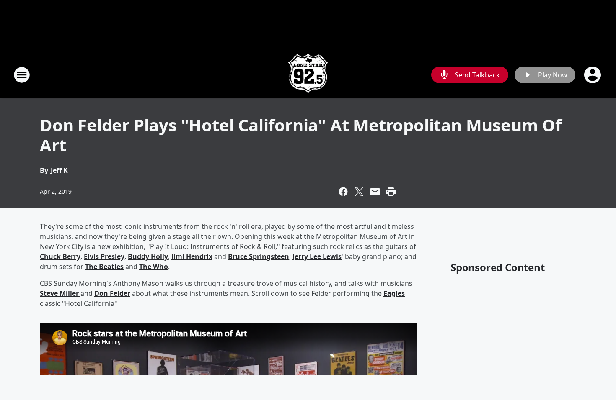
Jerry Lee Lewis (317, 256)
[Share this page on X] (359, 191)
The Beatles (104, 266)
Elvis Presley (104, 256)
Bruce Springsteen (258, 256)
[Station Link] (308, 75)
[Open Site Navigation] (21, 75)
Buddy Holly (148, 256)
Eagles (394, 293)
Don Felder (112, 293)
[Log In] (593, 75)
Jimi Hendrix (191, 256)
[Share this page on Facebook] (343, 191)
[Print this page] (391, 191)
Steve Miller (60, 293)
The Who (153, 266)
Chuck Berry (60, 256)
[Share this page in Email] (375, 191)
